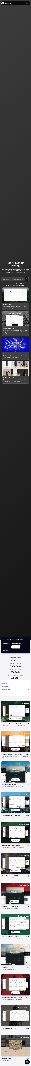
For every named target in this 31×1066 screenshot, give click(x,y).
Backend (4, 693)
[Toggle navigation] (27, 3)
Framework (5, 686)
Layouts (4, 683)
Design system (6, 689)
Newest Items (24, 697)
